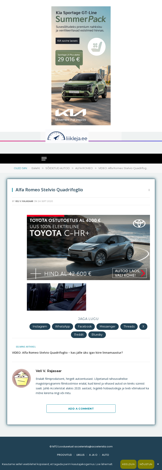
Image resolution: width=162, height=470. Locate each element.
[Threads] (16, 305)
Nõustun (146, 464)
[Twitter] (16, 229)
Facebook (85, 326)
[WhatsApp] (16, 267)
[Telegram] (16, 296)
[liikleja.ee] (75, 136)
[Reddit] (16, 258)
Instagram (40, 326)
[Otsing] (117, 147)
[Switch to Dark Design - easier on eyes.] (114, 136)
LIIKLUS (80, 455)
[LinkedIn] (16, 239)
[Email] (16, 248)
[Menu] (44, 158)
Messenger (107, 326)
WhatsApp (62, 326)
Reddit (79, 334)
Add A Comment (81, 408)
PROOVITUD (64, 455)
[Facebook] (16, 220)
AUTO (105, 455)
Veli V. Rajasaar (24, 201)
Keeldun (128, 464)
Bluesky (97, 334)
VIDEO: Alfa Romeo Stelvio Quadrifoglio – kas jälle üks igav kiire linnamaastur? (67, 352)
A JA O (93, 455)
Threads (129, 326)
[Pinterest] (16, 286)
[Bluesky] (16, 277)
